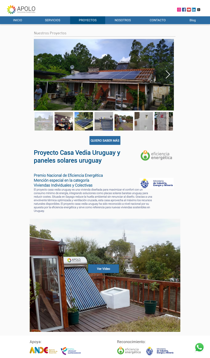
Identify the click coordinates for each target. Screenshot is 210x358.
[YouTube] (189, 10)
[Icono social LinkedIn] (194, 10)
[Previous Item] (40, 74)
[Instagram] (179, 10)
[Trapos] (199, 10)
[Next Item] (167, 74)
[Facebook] (184, 10)
